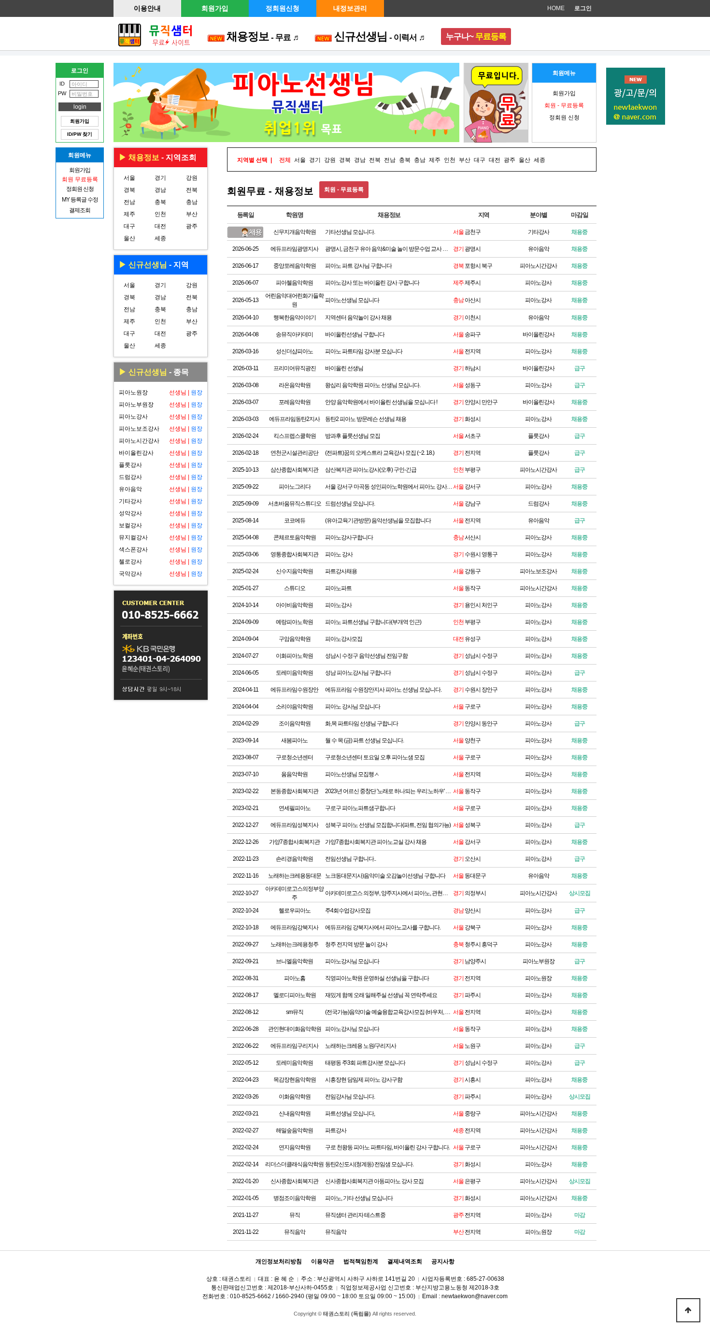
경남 (160, 190)
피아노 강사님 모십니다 (352, 706)
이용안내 (147, 8)
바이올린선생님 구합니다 (354, 334)
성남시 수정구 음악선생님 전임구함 (366, 655)
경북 (129, 190)
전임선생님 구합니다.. (350, 858)
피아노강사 (338, 605)
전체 (285, 160)
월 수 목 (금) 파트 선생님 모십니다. (364, 740)
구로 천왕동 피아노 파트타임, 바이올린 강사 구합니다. (387, 1147)
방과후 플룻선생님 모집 (352, 436)
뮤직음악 (335, 1232)
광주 (192, 226)
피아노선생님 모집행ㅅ (352, 774)
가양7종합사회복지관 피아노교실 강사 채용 (375, 842)
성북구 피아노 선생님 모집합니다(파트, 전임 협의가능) (388, 825)
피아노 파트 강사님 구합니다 (358, 265)
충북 (160, 202)
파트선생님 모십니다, (350, 1113)
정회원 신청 (564, 117)
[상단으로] (688, 1310)
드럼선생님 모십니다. (350, 503)
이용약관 (322, 1262)
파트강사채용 (341, 571)
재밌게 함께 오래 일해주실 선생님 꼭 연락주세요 (381, 995)
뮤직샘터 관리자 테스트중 (355, 1215)
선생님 (177, 392)
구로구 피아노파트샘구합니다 (360, 808)
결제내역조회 (404, 1262)
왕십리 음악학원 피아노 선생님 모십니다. (372, 385)
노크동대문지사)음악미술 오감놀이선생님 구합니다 (385, 875)
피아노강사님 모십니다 (352, 961)
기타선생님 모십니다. (350, 232)
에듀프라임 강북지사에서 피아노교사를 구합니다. (382, 927)
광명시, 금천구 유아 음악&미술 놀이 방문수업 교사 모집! (389, 249)
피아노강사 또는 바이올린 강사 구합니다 (372, 282)
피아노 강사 (339, 554)
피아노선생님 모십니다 (352, 300)
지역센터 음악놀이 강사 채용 (358, 317)
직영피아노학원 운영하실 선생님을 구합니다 (377, 978)
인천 (160, 214)
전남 (129, 202)
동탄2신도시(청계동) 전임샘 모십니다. (369, 1164)
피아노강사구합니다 (349, 537)
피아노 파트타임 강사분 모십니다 (363, 351)
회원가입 (214, 8)
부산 (192, 214)
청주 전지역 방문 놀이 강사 (356, 944)
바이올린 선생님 (344, 368)
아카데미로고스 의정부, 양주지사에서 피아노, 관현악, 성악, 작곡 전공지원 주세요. (389, 893)
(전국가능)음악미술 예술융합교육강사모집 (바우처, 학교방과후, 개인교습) (389, 1012)
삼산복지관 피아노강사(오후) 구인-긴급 (370, 469)
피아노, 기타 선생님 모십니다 (359, 1198)
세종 (160, 238)
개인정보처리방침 (279, 1262)
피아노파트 (338, 588)
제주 (129, 214)
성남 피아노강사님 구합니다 (358, 672)
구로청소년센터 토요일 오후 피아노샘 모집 (375, 757)
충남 (192, 202)
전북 (192, 190)
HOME (556, 8)
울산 (129, 238)
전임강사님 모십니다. (350, 1096)
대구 (129, 226)
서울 (129, 177)
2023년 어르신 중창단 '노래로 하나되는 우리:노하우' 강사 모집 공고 (389, 791)
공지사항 (442, 1262)
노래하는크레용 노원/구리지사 (360, 1045)
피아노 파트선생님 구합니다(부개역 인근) (373, 622)
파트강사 (335, 1130)
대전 (160, 226)
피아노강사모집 (343, 639)
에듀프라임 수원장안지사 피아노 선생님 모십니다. (383, 689)
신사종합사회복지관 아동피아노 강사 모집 (374, 1181)
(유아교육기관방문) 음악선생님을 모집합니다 (378, 520)
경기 (160, 177)
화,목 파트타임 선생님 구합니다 (361, 723)
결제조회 (79, 210)
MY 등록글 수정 (80, 199)
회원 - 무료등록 (344, 189)
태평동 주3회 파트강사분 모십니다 (365, 1062)
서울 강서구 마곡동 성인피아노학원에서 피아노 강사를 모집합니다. (389, 486)
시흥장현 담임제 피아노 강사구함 (363, 1079)
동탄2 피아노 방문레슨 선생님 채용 (365, 419)
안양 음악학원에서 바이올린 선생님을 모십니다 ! (381, 402)
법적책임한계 (360, 1262)
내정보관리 (350, 8)
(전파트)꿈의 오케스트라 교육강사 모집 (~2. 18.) (379, 452)
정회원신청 (282, 8)
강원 (192, 177)
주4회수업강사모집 (347, 910)
